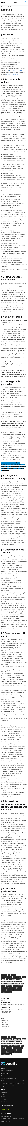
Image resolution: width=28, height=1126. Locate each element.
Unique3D (4, 992)
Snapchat (19, 987)
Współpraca (4, 1101)
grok (15, 981)
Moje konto (4, 1092)
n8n (22, 983)
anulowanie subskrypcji (7, 977)
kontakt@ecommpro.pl (7, 1070)
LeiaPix (3, 983)
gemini (11, 981)
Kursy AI (19, 981)
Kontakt (3, 1096)
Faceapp (20, 979)
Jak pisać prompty (6, 1116)
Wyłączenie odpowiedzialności (9, 1086)
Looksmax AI (9, 983)
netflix (3, 985)
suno (15, 990)
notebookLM (9, 985)
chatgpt (24, 977)
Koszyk (3, 1094)
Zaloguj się (3, 1022)
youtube (9, 992)
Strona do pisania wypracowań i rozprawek (12, 1118)
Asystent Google (17, 977)
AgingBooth (4, 975)
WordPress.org (4, 1028)
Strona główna (4, 6)
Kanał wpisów (4, 1024)
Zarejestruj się (4, 1020)
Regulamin (4, 1076)
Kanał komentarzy (5, 1026)
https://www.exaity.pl (12, 74)
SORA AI (3, 990)
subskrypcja (9, 990)
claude (3, 979)
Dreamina (14, 979)
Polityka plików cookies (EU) (8, 1078)
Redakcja (3, 1099)
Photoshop (4, 987)
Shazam (13, 987)
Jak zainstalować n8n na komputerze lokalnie (12, 1000)
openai (14, 985)
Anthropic (13, 975)
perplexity (20, 985)
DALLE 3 (8, 979)
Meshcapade (16, 983)
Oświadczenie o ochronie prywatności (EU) (12, 1081)
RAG (9, 987)
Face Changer (5, 981)
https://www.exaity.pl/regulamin (18, 70)
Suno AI (19, 990)
